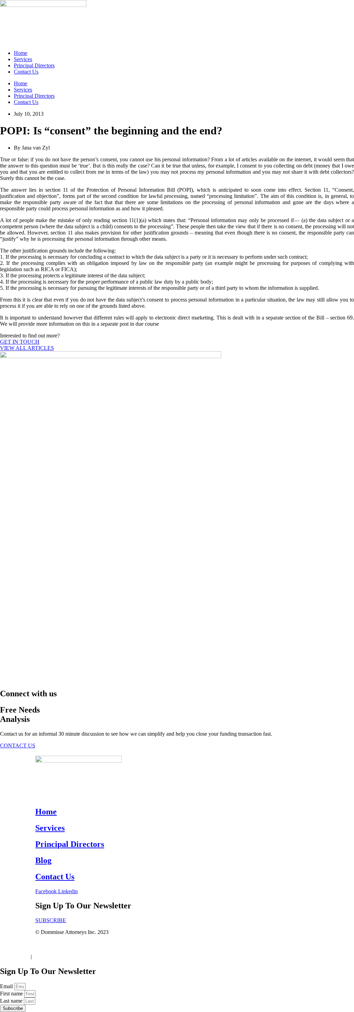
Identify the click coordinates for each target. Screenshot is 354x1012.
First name (12, 993)
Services (23, 59)
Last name (12, 1001)
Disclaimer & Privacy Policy (64, 957)
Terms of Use (14, 957)
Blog (43, 860)
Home (20, 53)
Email (7, 986)
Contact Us (26, 72)
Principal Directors (34, 65)
